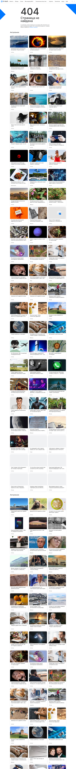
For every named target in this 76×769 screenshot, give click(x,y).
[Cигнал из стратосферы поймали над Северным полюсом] (57, 716)
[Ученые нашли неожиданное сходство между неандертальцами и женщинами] (38, 678)
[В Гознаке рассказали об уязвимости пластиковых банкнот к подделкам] (38, 577)
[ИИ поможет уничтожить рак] (57, 330)
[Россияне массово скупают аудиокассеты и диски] (19, 216)
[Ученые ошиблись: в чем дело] (19, 330)
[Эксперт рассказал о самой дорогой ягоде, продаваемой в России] (38, 197)
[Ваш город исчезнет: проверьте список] (38, 121)
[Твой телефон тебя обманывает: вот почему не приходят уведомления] (19, 463)
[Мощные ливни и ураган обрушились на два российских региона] (57, 292)
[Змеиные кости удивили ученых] (19, 292)
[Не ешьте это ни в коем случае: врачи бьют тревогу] (57, 621)
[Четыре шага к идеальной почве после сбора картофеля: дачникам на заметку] (57, 697)
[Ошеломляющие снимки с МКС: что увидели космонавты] (19, 640)
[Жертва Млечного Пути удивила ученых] (38, 754)
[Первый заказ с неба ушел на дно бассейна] (38, 178)
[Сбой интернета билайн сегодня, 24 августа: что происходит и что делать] (57, 273)
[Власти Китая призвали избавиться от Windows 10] (57, 216)
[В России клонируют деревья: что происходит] (57, 235)
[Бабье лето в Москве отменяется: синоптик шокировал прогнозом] (38, 64)
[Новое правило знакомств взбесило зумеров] (57, 159)
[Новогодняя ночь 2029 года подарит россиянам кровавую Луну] (19, 159)
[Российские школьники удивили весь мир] (38, 140)
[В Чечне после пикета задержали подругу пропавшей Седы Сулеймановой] (57, 659)
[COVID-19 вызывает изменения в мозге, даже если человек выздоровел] (19, 520)
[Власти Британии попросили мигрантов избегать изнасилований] (57, 678)
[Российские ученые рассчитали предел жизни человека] (38, 735)
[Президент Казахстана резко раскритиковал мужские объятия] (38, 659)
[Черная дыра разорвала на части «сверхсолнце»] (38, 501)
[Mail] (2, 1)
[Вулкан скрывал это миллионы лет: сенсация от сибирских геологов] (19, 678)
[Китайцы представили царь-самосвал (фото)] (57, 102)
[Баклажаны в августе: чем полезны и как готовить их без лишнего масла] (19, 178)
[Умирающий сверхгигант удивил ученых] (19, 621)
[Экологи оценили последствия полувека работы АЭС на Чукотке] (57, 121)
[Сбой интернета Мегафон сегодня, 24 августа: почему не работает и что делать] (57, 140)
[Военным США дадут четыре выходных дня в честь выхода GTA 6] (19, 444)
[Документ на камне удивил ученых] (57, 640)
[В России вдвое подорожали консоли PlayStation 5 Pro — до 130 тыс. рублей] (38, 349)
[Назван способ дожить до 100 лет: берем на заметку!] (19, 754)
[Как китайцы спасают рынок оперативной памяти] (19, 558)
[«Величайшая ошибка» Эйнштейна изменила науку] (38, 368)
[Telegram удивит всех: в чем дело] (19, 735)
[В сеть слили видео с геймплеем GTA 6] (57, 539)
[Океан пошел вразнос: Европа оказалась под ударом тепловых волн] (38, 102)
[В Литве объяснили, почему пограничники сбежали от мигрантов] (19, 64)
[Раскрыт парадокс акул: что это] (19, 140)
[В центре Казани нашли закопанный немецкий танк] (38, 216)
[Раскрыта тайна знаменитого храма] (57, 311)
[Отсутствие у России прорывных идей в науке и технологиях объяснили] (57, 178)
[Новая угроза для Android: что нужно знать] (38, 539)
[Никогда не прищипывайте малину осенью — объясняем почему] (57, 197)
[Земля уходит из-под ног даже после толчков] (19, 596)
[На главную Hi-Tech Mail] (5, 1)
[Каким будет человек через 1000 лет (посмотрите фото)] (38, 406)
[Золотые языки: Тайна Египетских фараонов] (38, 311)
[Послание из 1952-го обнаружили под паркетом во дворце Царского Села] (57, 64)
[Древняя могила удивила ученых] (38, 621)
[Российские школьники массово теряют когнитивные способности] (57, 387)
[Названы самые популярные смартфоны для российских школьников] (38, 482)
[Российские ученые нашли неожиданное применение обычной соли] (19, 254)
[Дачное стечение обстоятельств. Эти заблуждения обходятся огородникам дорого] (38, 254)
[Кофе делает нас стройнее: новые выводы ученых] (57, 754)
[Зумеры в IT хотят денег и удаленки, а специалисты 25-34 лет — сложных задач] (38, 387)
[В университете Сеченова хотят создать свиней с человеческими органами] (38, 330)
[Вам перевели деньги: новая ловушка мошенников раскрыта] (57, 482)
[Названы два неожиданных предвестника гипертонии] (57, 83)
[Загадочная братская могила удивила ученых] (19, 197)
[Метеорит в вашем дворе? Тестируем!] (57, 349)
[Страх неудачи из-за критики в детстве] (19, 406)
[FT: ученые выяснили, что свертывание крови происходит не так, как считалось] (38, 697)
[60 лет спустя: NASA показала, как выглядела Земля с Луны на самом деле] (19, 425)
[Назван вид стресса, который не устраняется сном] (57, 254)
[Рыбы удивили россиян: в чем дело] (38, 640)
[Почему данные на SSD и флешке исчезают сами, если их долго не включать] (57, 425)
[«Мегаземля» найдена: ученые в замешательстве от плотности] (57, 444)
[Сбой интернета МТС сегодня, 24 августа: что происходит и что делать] (19, 311)
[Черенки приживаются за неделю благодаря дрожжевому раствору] (57, 406)
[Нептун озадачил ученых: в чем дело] (38, 235)
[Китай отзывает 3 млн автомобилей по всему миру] (38, 716)
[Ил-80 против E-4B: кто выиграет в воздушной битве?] (19, 349)
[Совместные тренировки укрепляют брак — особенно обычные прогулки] (19, 577)
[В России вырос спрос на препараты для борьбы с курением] (57, 520)
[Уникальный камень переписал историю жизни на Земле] (57, 45)
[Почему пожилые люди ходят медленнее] (19, 102)
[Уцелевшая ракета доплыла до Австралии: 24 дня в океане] (19, 45)
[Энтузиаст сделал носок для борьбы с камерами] (38, 159)
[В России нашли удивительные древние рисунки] (19, 697)
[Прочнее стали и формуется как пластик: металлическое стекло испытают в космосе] (19, 235)
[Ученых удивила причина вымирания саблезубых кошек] (19, 368)
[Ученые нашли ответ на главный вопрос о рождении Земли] (57, 577)
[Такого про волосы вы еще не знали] (19, 121)
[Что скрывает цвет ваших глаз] (38, 83)
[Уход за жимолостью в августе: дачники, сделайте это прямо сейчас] (38, 558)
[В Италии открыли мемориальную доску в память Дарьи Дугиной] (38, 425)
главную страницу (33, 27)
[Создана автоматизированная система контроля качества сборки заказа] (19, 387)
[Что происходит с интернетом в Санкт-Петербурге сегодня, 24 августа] (19, 539)
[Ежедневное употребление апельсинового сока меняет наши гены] (19, 716)
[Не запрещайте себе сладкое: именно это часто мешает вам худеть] (38, 444)
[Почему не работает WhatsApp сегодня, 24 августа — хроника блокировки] (57, 368)
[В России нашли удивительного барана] (19, 83)
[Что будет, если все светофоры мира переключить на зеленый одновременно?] (57, 558)
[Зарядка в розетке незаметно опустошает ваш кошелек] (19, 659)
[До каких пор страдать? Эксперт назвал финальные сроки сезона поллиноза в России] (19, 501)
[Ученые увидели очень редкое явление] (57, 501)
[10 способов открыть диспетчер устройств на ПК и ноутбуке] (38, 463)
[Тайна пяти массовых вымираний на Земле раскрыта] (38, 45)
